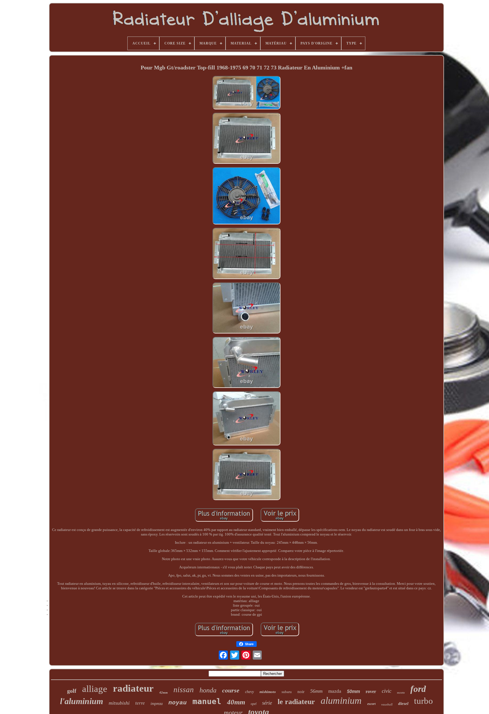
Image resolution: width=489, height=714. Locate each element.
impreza (157, 704)
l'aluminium (81, 701)
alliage (94, 689)
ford (418, 689)
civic (386, 691)
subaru (287, 692)
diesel (403, 703)
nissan (183, 689)
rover (371, 691)
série (267, 703)
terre (140, 703)
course (230, 690)
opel (253, 704)
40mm (236, 702)
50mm (353, 691)
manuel (206, 701)
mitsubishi (119, 703)
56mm (316, 691)
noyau (177, 703)
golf (71, 691)
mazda (334, 691)
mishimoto (267, 692)
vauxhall (387, 704)
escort (371, 704)
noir (300, 691)
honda (208, 690)
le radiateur (296, 702)
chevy (249, 692)
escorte (401, 692)
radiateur (133, 688)
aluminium (341, 700)
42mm (163, 692)
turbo (423, 701)
